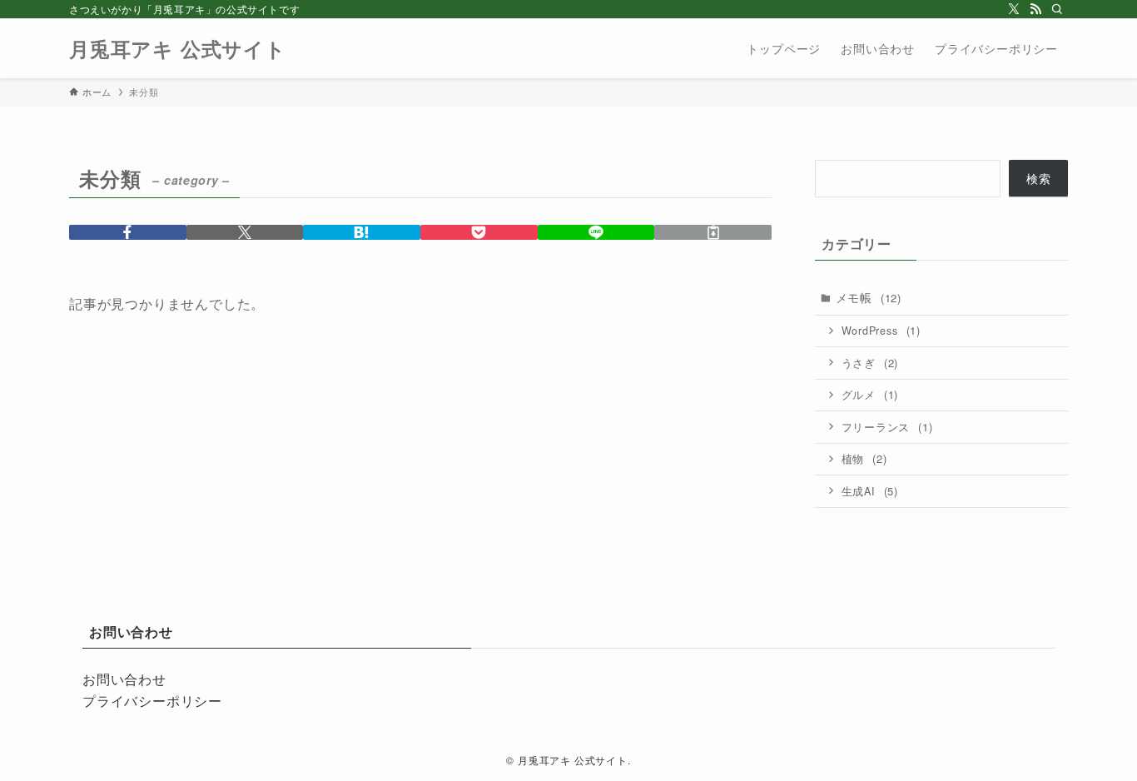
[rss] (1035, 9)
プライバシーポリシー (152, 700)
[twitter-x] (1014, 9)
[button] (127, 232)
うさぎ (870, 363)
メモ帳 (868, 297)
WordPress (881, 330)
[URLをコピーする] (713, 232)
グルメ (870, 394)
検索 (1038, 178)
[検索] (1057, 9)
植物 (864, 458)
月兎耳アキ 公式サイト (177, 48)
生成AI (870, 491)
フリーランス (887, 427)
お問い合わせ (124, 679)
